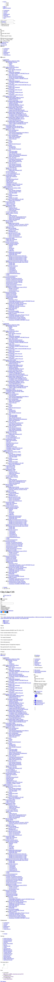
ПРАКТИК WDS (13, 254)
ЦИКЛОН (11, 250)
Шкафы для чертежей (11, 293)
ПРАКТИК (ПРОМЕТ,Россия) (16, 302)
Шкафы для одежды (14, 288)
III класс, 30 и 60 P (12, 169)
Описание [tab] (6, 620)
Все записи (3, 981)
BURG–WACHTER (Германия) (16, 77)
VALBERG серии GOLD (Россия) (14, 184)
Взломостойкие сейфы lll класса (15, 112)
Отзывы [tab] (6, 621)
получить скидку (4, 609)
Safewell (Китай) (7, 957)
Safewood (8, 177)
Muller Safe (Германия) (14, 72)
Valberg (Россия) (13, 215)
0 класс (9, 140)
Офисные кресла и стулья (14, 233)
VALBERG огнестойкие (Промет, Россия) (19, 314)
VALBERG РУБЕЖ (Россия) (16, 92)
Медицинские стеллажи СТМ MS (14, 282)
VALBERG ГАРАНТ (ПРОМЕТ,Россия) (18, 78)
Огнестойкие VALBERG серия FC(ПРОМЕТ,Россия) (21, 301)
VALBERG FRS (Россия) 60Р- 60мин (15, 127)
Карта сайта (37, 692)
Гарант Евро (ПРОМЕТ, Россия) (16, 110)
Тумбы (7, 274)
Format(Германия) (7, 941)
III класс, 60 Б (11, 88)
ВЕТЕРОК (11, 248)
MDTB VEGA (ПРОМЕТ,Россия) (17, 218)
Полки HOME (9, 221)
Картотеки (10, 298)
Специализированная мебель (13, 273)
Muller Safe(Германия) (8, 958)
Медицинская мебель (10, 277)
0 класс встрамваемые (13, 130)
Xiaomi (10, 141)
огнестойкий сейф (24, 618)
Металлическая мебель (10, 292)
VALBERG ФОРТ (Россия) (15, 89)
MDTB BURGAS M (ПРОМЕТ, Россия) (18, 122)
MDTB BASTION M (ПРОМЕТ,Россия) (18, 111)
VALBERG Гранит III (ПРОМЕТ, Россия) (19, 116)
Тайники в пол (11, 206)
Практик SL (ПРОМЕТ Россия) (16, 312)
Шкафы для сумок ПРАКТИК (16, 304)
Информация (6, 14)
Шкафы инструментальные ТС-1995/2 (18, 257)
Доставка (5, 11)
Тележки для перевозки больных (14, 278)
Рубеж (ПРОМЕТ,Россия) (15, 120)
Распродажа (6, 59)
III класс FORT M (10, 171)
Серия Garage (12, 267)
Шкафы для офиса (12, 313)
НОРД (10, 247)
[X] (7, 612)
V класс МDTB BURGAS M (13, 174)
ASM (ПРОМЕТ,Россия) (15, 98)
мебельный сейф (7, 618)
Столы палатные (13, 289)
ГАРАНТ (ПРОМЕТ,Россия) (15, 102)
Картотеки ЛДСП (13, 299)
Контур (5, 944)
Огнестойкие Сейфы (10, 125)
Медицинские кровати (11, 283)
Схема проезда (6, 16)
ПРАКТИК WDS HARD (15, 253)
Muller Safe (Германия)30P (15, 166)
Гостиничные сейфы (10, 201)
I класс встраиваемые (13, 135)
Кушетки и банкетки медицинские (14, 279)
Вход (5, 6)
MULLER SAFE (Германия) (15, 76)
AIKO (10, 64)
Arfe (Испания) (12, 210)
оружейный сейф (19, 617)
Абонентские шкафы (11, 294)
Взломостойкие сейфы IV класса (16, 117)
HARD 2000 (12, 264)
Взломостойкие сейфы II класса (15, 107)
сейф (4, 617)
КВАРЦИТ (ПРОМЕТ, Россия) (16, 104)
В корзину (3, 606)
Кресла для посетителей (15, 234)
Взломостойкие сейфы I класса (15, 101)
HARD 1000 (12, 263)
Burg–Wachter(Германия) (15, 143)
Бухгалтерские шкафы (13, 311)
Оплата (5, 12)
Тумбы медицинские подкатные (14, 284)
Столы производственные (12, 243)
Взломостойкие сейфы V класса (15, 121)
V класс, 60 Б (11, 93)
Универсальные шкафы (11, 297)
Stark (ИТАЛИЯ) (13, 192)
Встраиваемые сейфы (10, 205)
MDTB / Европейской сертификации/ (18, 155)
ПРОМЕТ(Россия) (13, 231)
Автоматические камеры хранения (17, 318)
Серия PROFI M (13, 270)
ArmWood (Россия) (7, 953)
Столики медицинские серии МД (14, 280)
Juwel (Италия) (12, 131)
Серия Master (12, 268)
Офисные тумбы (10, 226)
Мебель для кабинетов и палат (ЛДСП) (17, 287)
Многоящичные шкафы (12, 296)
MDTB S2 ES (12, 146)
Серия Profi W (12, 269)
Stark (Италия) (9, 181)
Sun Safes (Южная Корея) (12, 179)
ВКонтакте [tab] (7, 623)
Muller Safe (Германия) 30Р (15, 161)
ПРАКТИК (11, 309)
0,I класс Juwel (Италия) (12, 211)
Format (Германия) (7, 939)
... (3, 321)
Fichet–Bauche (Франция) (15, 164)
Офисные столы (12, 230)
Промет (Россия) (7, 938)
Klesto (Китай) (6, 956)
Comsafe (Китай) (7, 952)
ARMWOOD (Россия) (11, 182)
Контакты (5, 15)
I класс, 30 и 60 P (12, 157)
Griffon (5, 947)
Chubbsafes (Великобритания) (16, 159)
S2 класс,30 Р (11, 68)
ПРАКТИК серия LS (14, 307)
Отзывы (5, 933)
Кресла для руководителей (15, 236)
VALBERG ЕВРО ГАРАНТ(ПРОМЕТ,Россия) (20, 84)
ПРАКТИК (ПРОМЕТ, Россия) (16, 316)
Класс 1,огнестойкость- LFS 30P (15, 199)
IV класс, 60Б (11, 91)
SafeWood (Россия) (7, 959)
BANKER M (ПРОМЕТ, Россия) (16, 118)
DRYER (11, 245)
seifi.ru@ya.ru (5, 42)
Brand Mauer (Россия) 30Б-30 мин (14, 126)
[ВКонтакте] (1, 612)
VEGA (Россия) (12, 138)
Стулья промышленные (11, 275)
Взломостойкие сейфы (10, 96)
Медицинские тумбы (14, 291)
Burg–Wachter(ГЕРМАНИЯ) (15, 133)
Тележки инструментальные (15, 252)
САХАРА (11, 249)
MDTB (10, 63)
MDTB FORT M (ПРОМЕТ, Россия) (17, 113)
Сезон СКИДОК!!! (7, 979)
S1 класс (10, 142)
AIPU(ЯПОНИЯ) (13, 152)
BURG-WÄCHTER (8, 943)
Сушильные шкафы (12, 244)
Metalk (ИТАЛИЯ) (13, 195)
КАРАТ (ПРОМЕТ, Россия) (15, 106)
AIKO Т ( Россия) (10, 204)
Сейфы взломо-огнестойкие (12, 67)
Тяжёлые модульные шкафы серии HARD (18, 262)
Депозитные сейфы (9, 238)
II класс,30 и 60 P (12, 162)
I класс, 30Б (11, 71)
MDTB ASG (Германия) (14, 200)
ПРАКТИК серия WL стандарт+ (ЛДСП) (18, 224)
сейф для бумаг (15, 618)
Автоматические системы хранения (16, 317)
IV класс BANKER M (11, 172)
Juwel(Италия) (12, 147)
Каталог (3, 655)
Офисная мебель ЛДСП (11, 220)
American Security (13, 208)
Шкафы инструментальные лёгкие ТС (17, 255)
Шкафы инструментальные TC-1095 (17, 259)
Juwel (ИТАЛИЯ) (13, 151)
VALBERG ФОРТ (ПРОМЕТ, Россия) (18, 115)
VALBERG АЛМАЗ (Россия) (16, 94)
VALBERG (11, 65)
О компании (6, 10)
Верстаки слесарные (13, 265)
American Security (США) (15, 191)
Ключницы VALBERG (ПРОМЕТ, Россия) (19, 319)
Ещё (4, 18)
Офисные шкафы (12, 228)
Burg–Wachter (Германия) (15, 69)
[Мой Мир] (5, 612)
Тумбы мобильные (12, 308)
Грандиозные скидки (8, 976)
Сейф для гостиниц (39, 617)
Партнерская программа (40, 671)
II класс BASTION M (11, 167)
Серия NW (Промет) (14, 229)
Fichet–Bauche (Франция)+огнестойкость (19, 132)
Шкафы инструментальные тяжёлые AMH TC (17, 260)
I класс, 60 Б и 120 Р (13, 74)
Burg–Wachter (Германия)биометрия (17, 216)
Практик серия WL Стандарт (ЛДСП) (18, 225)
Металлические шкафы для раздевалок (17, 303)
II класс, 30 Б (11, 79)
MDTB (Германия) (13, 99)
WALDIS (5, 942)
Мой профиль (37, 672)
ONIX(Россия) (6, 946)
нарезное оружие (10, 617)
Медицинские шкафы (11, 286)
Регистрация (8, 8)
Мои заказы (37, 670)
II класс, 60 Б (11, 83)
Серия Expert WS (13, 272)
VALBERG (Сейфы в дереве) (13, 185)
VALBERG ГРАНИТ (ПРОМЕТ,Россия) (18, 82)
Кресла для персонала (14, 235)
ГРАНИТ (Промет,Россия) (15, 108)
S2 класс (10, 145)
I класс (9, 150)
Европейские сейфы (10, 128)
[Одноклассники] (3, 612)
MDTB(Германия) (7, 949)
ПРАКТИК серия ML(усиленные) (17, 306)
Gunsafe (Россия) (7, 954)
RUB (4, 1)
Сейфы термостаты (8, 186)
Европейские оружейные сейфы (13, 187)
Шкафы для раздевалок (13, 223)
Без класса (10, 189)
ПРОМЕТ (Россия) (12, 62)
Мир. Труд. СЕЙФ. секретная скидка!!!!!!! (13, 974)
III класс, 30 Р (11, 86)
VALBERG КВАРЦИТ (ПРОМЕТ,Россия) (19, 73)
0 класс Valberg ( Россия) (12, 213)
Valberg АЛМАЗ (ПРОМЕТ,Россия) (17, 123)
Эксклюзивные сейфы (10, 175)
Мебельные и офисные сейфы (12, 60)
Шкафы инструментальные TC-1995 (17, 258)
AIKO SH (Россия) (10, 203)
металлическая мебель (29, 617)
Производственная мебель (11, 242)
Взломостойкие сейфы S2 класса (16, 97)
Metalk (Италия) (10, 180)
